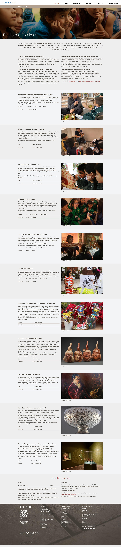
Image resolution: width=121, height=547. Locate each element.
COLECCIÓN (84, 510)
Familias (84, 522)
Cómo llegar (45, 520)
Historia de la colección (87, 511)
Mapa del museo (64, 516)
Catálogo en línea (85, 515)
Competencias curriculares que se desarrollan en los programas (84, 81)
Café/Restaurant (113, 3)
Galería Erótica (64, 525)
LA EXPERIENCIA (64, 521)
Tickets (57, 3)
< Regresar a (22, 6)
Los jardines (63, 526)
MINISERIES (84, 508)
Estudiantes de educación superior (89, 526)
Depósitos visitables (65, 523)
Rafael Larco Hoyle (86, 513)
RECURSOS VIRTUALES (87, 506)
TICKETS (63, 519)
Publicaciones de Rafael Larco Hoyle (89, 514)
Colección (88, 3)
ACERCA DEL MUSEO (65, 506)
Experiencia (76, 3)
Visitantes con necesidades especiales (90, 525)
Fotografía (63, 514)
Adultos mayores (85, 523)
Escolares (84, 521)
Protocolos (63, 517)
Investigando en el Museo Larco (88, 516)
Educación (99, 3)
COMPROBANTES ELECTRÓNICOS (89, 528)
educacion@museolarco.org (68, 494)
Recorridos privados (86, 520)
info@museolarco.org (45, 527)
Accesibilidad (64, 513)
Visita (66, 3)
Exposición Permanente (66, 522)
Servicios (63, 512)
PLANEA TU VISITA (65, 508)
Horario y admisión (65, 509)
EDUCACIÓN (84, 518)
